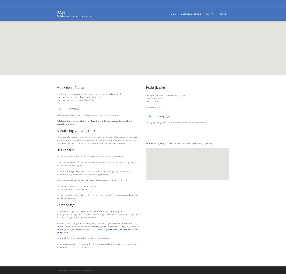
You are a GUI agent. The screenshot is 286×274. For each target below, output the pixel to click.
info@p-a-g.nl (164, 116)
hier (171, 143)
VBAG (88, 211)
